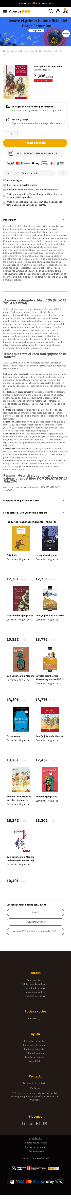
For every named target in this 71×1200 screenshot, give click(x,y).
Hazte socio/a (34, 1018)
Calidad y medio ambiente (35, 984)
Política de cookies (35, 1053)
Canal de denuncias (34, 1057)
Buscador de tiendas (35, 988)
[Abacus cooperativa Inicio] (20, 13)
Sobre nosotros (34, 980)
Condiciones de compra (34, 1045)
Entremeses (13, 736)
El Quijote (12, 555)
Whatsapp (35, 1088)
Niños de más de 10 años (48, 51)
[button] (58, 11)
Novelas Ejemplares (46, 796)
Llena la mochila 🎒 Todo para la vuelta (35, 3)
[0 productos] (65, 12)
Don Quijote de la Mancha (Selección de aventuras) (21, 858)
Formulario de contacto (34, 1083)
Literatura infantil (27, 51)
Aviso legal (34, 1061)
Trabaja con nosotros (34, 992)
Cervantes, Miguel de (42, 69)
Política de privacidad (34, 1049)
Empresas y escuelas (35, 996)
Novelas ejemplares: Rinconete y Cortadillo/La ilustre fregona (49, 679)
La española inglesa (46, 555)
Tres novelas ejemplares (20, 615)
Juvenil (6, 54)
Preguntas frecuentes (34, 1041)
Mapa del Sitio (35, 1138)
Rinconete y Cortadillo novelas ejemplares (19, 798)
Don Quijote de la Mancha (21, 676)
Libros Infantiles (10, 51)
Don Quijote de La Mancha (50, 615)
